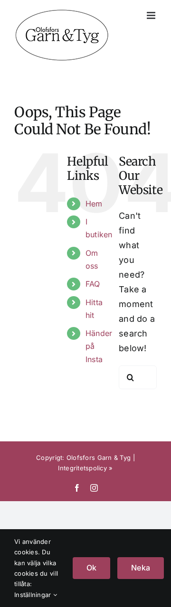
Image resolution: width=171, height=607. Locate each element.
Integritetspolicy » (85, 468)
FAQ (93, 284)
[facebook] (77, 488)
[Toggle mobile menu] (152, 15)
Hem (94, 203)
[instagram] (94, 488)
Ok (91, 567)
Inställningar (33, 594)
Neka (140, 567)
